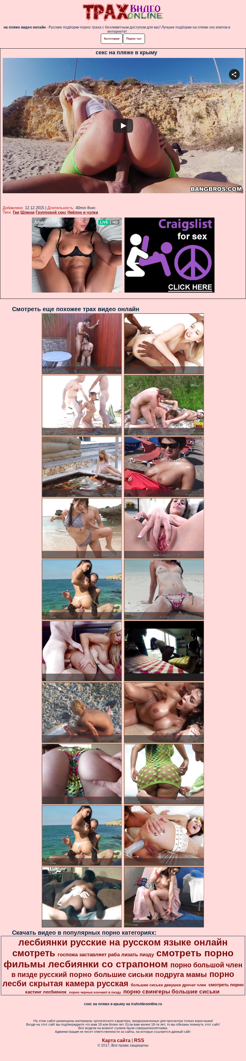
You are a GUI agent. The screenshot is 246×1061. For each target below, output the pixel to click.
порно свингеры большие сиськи (171, 991)
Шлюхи (27, 212)
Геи (16, 212)
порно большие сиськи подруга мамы (138, 974)
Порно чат (134, 38)
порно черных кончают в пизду (95, 992)
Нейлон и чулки (83, 212)
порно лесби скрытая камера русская (118, 979)
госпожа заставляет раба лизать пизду (106, 954)
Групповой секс (51, 212)
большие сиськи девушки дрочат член (168, 985)
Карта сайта (116, 1040)
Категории (111, 38)
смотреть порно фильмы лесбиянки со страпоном (119, 958)
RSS (139, 1040)
